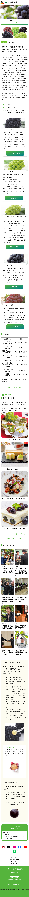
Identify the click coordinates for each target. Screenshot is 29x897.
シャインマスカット (9, 107)
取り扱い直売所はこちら (14, 388)
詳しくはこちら (15, 153)
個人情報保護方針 (14, 859)
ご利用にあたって (14, 857)
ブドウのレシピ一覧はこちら (14, 534)
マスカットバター (14, 439)
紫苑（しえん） (20, 113)
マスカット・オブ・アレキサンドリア (14, 110)
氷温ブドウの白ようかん (14, 469)
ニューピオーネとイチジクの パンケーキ (14, 499)
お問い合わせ (14, 864)
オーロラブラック (9, 113)
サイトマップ (14, 862)
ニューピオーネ (8, 104)
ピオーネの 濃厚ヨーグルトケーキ (14, 528)
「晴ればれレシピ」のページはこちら (14, 538)
